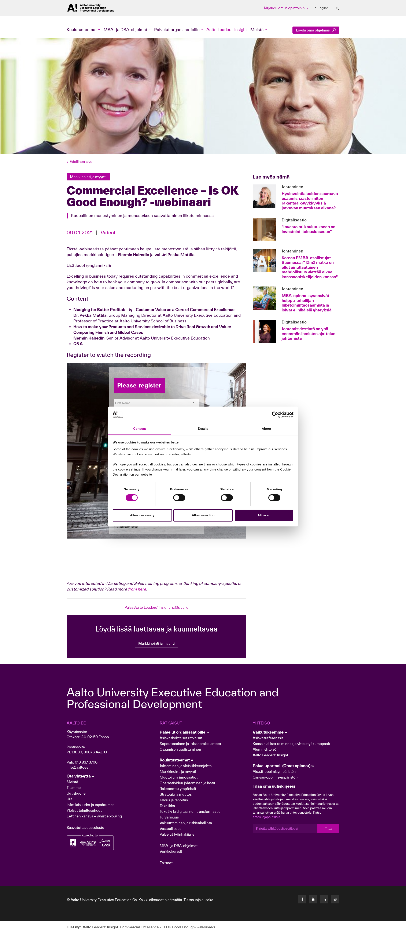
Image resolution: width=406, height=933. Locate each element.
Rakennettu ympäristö (178, 789)
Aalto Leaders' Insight (226, 29)
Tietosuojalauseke (198, 900)
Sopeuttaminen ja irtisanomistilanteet (190, 744)
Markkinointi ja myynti (156, 643)
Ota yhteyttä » (80, 776)
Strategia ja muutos (176, 794)
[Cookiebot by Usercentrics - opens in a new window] (275, 415)
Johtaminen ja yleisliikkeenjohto (186, 766)
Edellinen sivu (81, 162)
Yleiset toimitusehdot (84, 810)
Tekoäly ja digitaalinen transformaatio (190, 811)
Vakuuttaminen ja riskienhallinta (186, 823)
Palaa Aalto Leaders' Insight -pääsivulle (156, 607)
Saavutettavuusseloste (85, 827)
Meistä (72, 782)
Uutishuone (76, 793)
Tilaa (328, 828)
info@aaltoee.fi (79, 767)
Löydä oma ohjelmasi (313, 30)
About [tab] (266, 428)
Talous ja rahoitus (174, 800)
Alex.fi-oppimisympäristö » (275, 771)
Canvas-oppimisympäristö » (275, 777)
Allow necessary (142, 515)
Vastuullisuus (170, 829)
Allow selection (203, 515)
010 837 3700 (86, 762)
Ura (69, 799)
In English (321, 8)
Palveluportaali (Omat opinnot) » (283, 765)
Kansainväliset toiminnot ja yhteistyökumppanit (291, 744)
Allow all (264, 515)
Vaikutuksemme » (270, 732)
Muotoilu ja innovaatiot (179, 777)
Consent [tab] (139, 428)
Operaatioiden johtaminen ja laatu (187, 783)
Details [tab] (203, 428)
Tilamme (74, 788)
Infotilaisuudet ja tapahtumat (90, 805)
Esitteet (166, 863)
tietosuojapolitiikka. (267, 817)
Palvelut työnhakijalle (177, 834)
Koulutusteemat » (176, 760)
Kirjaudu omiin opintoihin (285, 8)
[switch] (179, 497)
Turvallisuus (169, 817)
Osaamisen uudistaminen (180, 749)
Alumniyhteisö (264, 749)
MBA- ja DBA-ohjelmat (179, 846)
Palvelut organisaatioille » (184, 732)
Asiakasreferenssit (268, 738)
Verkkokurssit (171, 851)
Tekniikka (167, 806)
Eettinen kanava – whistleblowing (95, 816)
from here (137, 589)
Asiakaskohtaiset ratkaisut (181, 738)
